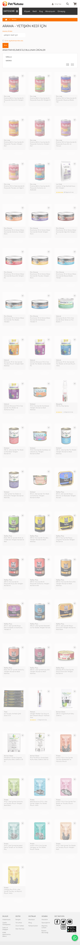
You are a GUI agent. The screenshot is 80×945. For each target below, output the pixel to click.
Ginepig (61, 11)
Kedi (35, 11)
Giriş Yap (58, 4)
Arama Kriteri (7, 31)
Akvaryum (50, 11)
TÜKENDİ (19, 109)
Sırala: (9, 57)
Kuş (41, 11)
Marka (9, 61)
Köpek (27, 11)
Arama (14, 19)
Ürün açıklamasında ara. (14, 40)
